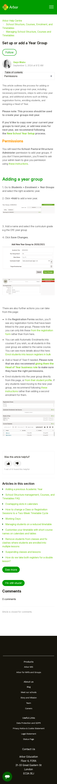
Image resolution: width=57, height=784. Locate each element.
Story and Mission (29, 697)
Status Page (28, 739)
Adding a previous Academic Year (23, 489)
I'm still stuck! (13, 583)
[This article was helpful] (8, 464)
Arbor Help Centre (12, 20)
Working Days (13, 518)
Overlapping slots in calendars (21, 503)
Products (28, 661)
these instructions (18, 163)
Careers (28, 708)
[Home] (10, 7)
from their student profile (38, 380)
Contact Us (28, 749)
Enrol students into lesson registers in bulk (28, 354)
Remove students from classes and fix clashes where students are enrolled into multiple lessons (24, 542)
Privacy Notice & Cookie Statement (28, 728)
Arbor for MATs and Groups (28, 672)
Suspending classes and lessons (23, 551)
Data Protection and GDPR (28, 723)
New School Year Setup (21, 133)
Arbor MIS (28, 667)
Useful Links (28, 717)
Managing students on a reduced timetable (28, 524)
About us (28, 681)
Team (28, 703)
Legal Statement (28, 734)
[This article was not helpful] (17, 464)
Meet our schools (28, 692)
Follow (9, 52)
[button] (51, 6)
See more (11, 569)
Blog (28, 687)
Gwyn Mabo (19, 62)
